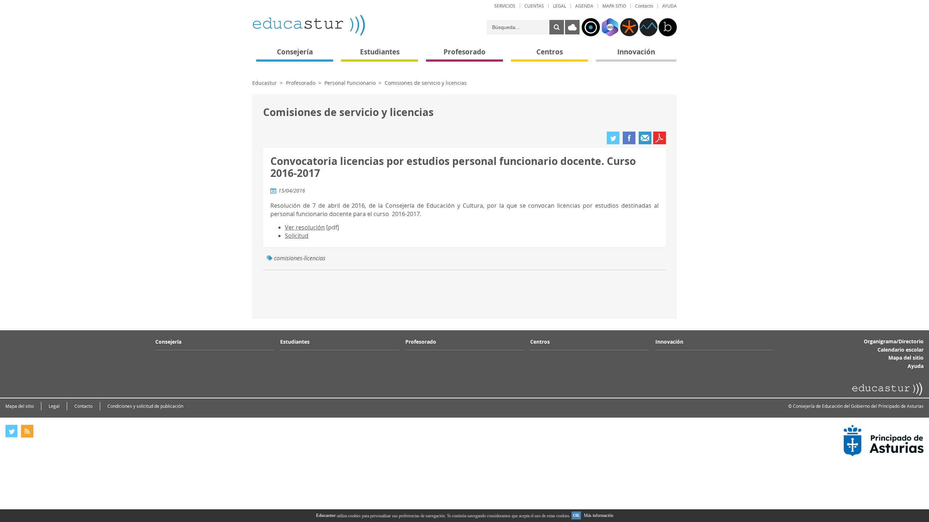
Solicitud (296, 236)
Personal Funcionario (350, 82)
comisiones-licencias (300, 258)
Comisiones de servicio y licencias (426, 82)
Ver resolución (305, 227)
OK (576, 515)
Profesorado (300, 82)
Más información (598, 515)
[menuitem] (504, 6)
